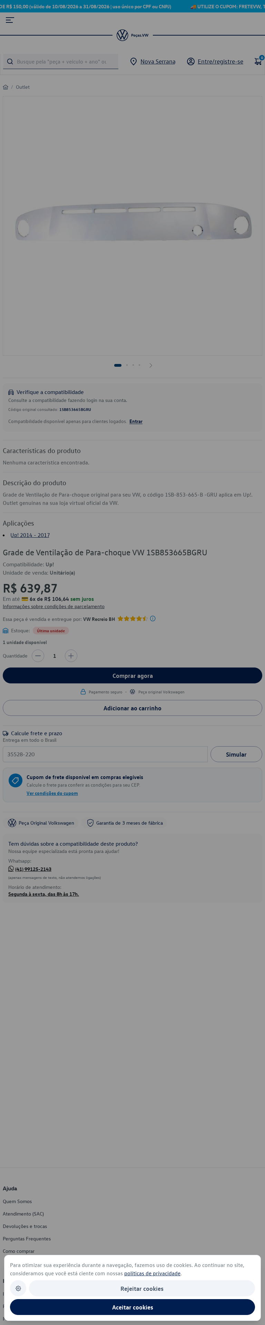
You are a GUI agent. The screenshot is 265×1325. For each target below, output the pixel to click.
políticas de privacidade (152, 1273)
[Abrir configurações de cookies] (18, 1288)
